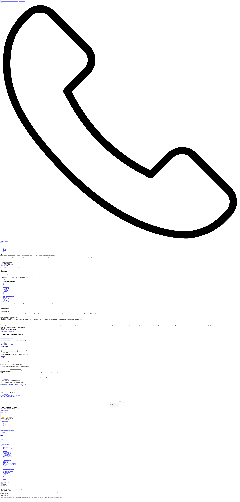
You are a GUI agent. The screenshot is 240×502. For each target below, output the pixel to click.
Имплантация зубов (7, 447)
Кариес (4, 292)
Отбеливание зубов (7, 455)
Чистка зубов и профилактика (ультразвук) (12, 458)
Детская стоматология (7, 456)
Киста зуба (5, 290)
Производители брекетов (8, 469)
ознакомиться (33, 372)
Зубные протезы (6, 466)
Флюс (4, 299)
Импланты (5, 461)
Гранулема (5, 300)
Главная (2, 267)
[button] (120, 402)
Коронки (5, 465)
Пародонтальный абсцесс (8, 296)
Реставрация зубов (7, 457)
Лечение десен (6, 462)
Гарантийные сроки (4, 444)
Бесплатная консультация (6, 371)
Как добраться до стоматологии (7, 430)
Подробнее (2, 342)
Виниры (5, 451)
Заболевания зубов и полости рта (11, 267)
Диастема (5, 294)
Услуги (2, 445)
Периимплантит (6, 297)
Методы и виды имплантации (9, 463)
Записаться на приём (4, 482)
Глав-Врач (2, 432)
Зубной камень (6, 288)
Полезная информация (8, 471)
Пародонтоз (5, 285)
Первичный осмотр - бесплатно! (7, 358)
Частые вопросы (6, 472)
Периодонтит (6, 287)
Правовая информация (5, 441)
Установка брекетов (7, 453)
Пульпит (5, 284)
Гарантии (5, 251)
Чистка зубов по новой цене (6, 344)
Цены (4, 248)
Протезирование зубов (8, 448)
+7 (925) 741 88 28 (4, 241)
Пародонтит (5, 283)
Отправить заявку (4, 493)
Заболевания (5, 473)
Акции (4, 249)
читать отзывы (7, 419)
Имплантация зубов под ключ (6, 338)
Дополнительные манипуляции (9, 464)
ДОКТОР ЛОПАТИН (7, 416)
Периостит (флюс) (7, 301)
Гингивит (5, 291)
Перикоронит (6, 298)
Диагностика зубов (7, 460)
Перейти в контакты (4, 379)
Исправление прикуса (7, 452)
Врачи (4, 250)
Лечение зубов (6, 449)
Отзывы (4, 474)
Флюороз (5, 293)
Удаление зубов (6, 454)
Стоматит (5, 289)
